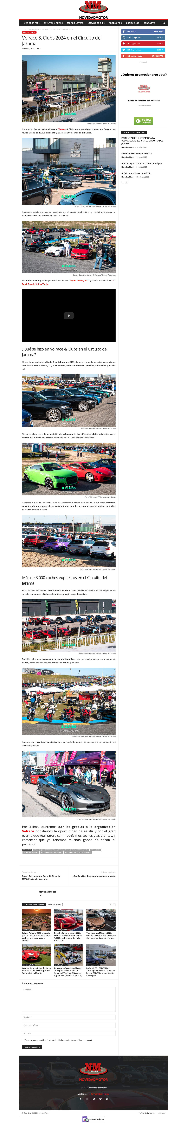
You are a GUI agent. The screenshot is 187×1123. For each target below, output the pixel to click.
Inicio (24, 29)
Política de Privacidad (147, 1113)
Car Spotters (32, 23)
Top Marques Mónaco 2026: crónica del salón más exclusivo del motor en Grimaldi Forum (101, 935)
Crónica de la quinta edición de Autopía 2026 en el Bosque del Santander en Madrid (36, 970)
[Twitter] (100, 1099)
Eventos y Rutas (53, 23)
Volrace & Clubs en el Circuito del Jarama (72, 850)
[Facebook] (80, 1099)
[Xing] (41, 896)
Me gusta (158, 31)
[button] (164, 23)
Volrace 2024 (95, 850)
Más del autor (54, 904)
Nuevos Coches (96, 23)
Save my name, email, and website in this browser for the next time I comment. (58, 1040)
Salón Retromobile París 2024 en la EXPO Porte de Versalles (41, 877)
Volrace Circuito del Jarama (51, 852)
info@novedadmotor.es (99, 1094)
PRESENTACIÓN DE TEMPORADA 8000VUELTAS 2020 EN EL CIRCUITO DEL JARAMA (142, 140)
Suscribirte (157, 56)
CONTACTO (149, 23)
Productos (115, 23)
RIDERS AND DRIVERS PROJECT (136, 153)
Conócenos (132, 23)
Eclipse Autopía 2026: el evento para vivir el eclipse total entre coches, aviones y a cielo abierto (36, 937)
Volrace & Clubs (49, 850)
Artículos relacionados (34, 904)
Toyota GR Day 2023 (79, 280)
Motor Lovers (75, 23)
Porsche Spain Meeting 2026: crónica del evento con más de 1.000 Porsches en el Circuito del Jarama (68, 937)
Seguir (160, 37)
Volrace (62, 129)
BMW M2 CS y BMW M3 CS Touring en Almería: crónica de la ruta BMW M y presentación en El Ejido (100, 972)
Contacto (161, 1113)
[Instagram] (87, 1099)
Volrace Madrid (85, 852)
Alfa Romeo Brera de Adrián (136, 173)
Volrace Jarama (71, 852)
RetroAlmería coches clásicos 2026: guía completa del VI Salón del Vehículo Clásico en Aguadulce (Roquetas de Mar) (68, 972)
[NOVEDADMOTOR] (93, 9)
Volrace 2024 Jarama (31, 852)
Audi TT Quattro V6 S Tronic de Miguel (141, 163)
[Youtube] (107, 1099)
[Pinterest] (93, 1099)
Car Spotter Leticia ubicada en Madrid (94, 875)
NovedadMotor (47, 891)
